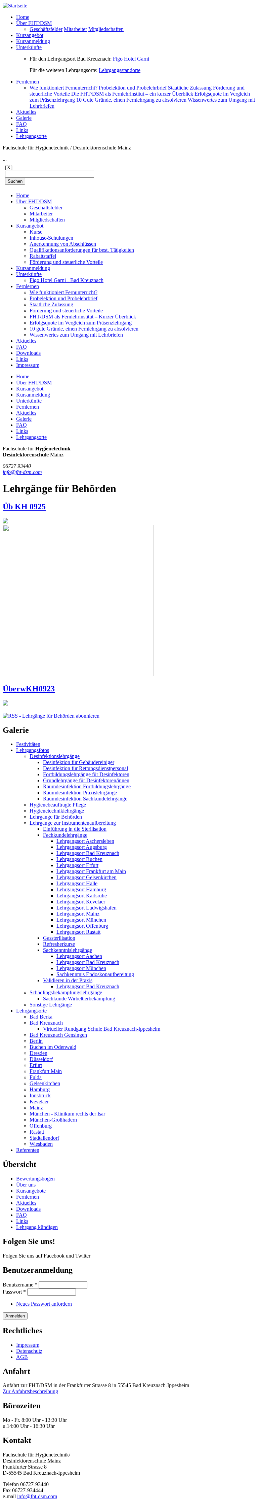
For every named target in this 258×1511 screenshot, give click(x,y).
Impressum (27, 365)
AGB (22, 1357)
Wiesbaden (41, 1144)
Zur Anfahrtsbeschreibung (30, 1391)
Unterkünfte (29, 47)
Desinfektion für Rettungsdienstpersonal (85, 768)
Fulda (36, 1077)
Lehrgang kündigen (37, 1227)
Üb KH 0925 (24, 506)
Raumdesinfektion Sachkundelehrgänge (85, 798)
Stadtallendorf (44, 1138)
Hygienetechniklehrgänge (57, 811)
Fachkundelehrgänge (65, 835)
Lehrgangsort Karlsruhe (81, 895)
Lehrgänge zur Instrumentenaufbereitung (73, 823)
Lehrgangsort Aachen (79, 956)
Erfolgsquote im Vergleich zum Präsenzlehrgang (81, 322)
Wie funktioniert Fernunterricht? (63, 88)
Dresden (38, 1053)
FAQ (21, 124)
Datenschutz (29, 1351)
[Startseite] (15, 5)
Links (22, 130)
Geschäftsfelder (46, 29)
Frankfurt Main (46, 1071)
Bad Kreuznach (46, 1023)
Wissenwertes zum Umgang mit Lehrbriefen (76, 335)
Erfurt (36, 1065)
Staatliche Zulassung (190, 88)
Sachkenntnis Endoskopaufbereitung (95, 974)
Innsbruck (40, 1095)
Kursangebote (31, 1191)
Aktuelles (26, 112)
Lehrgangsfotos (32, 750)
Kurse (36, 232)
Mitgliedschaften (106, 29)
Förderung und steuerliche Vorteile (66, 262)
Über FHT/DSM (34, 23)
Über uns (26, 1185)
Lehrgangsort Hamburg (81, 889)
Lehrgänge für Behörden (56, 817)
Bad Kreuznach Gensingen (58, 1035)
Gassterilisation (59, 938)
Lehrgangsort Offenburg (82, 926)
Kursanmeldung (33, 41)
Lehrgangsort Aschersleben (85, 841)
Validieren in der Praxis (67, 980)
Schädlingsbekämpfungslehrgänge (66, 992)
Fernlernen (27, 81)
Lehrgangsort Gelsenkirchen (86, 877)
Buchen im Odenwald (53, 1047)
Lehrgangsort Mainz (77, 914)
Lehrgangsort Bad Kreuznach (87, 853)
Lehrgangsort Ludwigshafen (86, 908)
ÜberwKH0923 (29, 688)
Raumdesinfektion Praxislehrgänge (80, 792)
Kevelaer (39, 1101)
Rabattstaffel (43, 256)
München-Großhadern (53, 1120)
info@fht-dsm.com (22, 472)
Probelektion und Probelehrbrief (133, 88)
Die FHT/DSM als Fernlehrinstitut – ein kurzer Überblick (132, 94)
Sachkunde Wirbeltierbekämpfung (79, 998)
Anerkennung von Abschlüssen (63, 244)
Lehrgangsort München (81, 920)
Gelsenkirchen (45, 1083)
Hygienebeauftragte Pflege (58, 805)
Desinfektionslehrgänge (55, 756)
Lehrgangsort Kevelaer (80, 901)
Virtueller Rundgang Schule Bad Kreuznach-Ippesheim (101, 1029)
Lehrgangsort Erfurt (77, 865)
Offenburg (41, 1126)
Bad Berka (41, 1017)
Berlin (36, 1041)
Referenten (27, 1150)
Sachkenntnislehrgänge (67, 950)
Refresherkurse (59, 944)
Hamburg (40, 1089)
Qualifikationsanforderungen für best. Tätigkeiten (82, 250)
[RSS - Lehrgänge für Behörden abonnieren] (51, 716)
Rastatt (37, 1132)
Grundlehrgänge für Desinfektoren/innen (86, 780)
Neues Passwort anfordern (44, 1304)
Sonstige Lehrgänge (51, 1004)
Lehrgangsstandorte (119, 70)
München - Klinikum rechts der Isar (67, 1114)
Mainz (36, 1107)
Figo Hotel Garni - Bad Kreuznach (66, 280)
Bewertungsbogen (35, 1178)
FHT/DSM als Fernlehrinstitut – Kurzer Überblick (83, 316)
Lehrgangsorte (31, 136)
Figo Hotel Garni (131, 59)
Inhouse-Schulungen (51, 238)
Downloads (28, 353)
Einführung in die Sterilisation (74, 829)
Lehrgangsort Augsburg (81, 847)
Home (22, 17)
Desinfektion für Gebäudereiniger (78, 762)
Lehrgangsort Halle (76, 883)
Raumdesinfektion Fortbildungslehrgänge (87, 786)
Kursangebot (29, 35)
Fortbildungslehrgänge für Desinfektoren (86, 774)
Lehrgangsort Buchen (79, 859)
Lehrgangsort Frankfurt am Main (91, 871)
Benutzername (20, 1284)
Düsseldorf (41, 1059)
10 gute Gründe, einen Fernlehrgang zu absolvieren (84, 329)
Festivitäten (28, 744)
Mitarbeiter (75, 29)
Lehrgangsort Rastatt (78, 932)
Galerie (24, 118)
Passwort (14, 1292)
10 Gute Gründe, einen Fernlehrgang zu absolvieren (131, 100)
